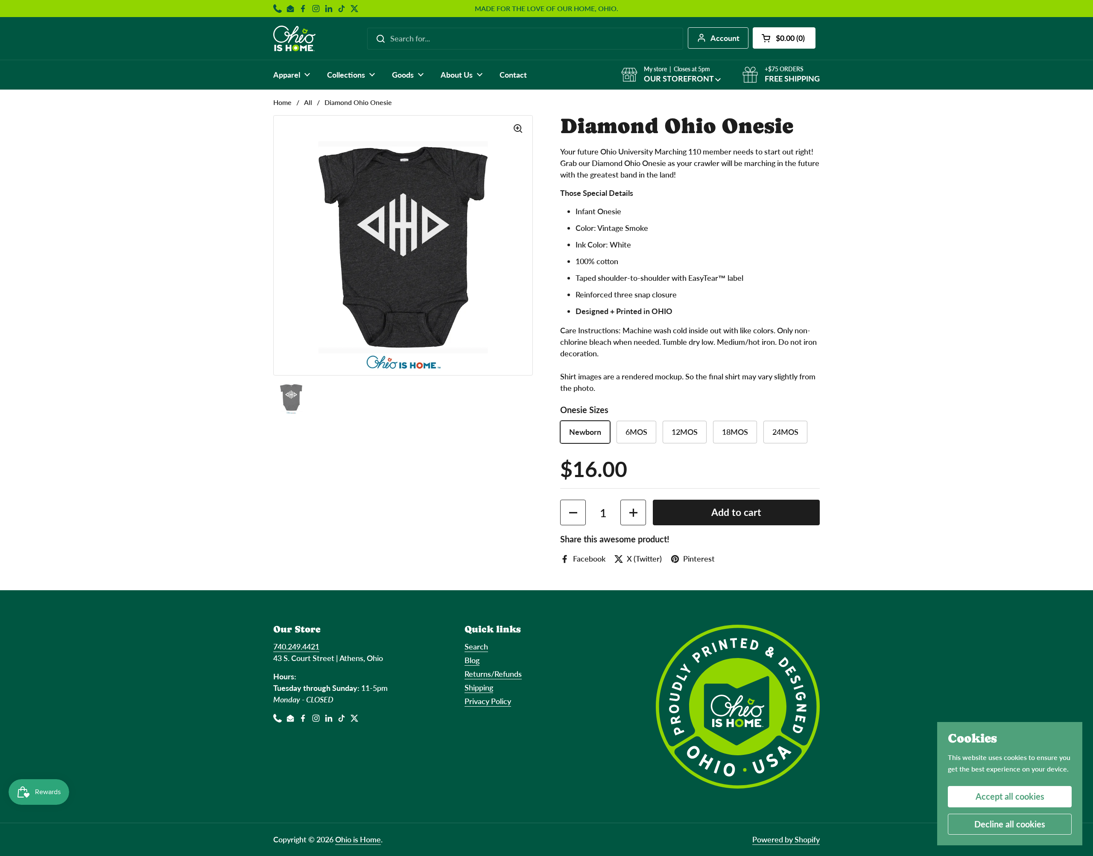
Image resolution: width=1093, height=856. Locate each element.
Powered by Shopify (786, 839)
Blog (472, 660)
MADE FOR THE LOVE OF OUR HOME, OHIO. (546, 8)
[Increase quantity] (633, 512)
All (308, 102)
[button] (784, 38)
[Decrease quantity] (573, 512)
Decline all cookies (1009, 824)
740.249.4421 (296, 646)
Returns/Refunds (493, 673)
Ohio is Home (358, 839)
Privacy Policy (488, 701)
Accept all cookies (1010, 796)
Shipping (479, 687)
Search (476, 646)
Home (282, 102)
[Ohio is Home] (294, 38)
